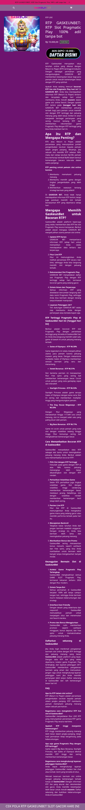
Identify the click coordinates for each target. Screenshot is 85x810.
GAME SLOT (56, 577)
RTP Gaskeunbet (53, 63)
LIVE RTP (77, 716)
